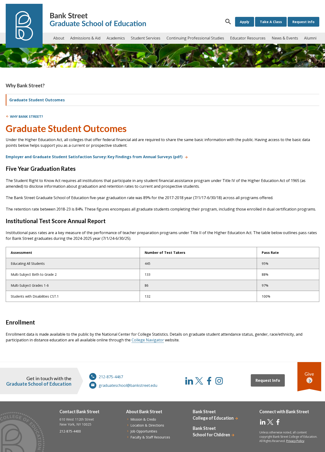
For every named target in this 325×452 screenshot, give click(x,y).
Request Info (303, 22)
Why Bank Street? (25, 85)
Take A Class (271, 22)
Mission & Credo (143, 419)
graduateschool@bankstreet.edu (128, 385)
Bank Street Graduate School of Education (98, 20)
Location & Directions (147, 425)
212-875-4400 (70, 431)
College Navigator (148, 340)
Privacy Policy (295, 441)
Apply (244, 22)
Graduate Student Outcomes (37, 100)
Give (309, 374)
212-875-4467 (111, 376)
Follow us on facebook (209, 381)
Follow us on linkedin (189, 381)
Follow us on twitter (199, 381)
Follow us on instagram (219, 381)
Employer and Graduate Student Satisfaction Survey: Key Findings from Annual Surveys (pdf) (94, 156)
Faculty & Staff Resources (150, 437)
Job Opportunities (143, 431)
